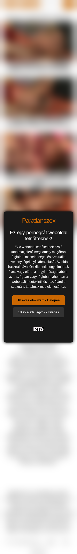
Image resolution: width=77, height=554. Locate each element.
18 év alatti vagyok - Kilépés (38, 312)
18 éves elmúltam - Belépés (38, 300)
